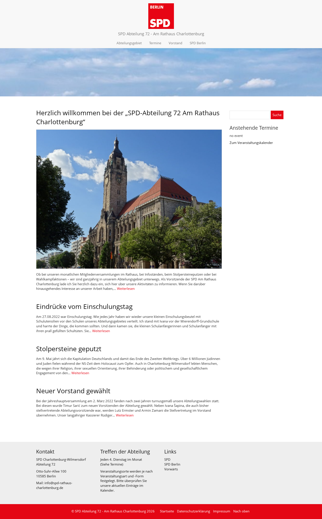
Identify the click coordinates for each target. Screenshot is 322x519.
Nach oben (241, 511)
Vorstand (175, 43)
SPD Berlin (198, 43)
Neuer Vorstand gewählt (73, 390)
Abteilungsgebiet (129, 43)
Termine (155, 43)
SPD (167, 459)
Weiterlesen (126, 288)
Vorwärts (171, 469)
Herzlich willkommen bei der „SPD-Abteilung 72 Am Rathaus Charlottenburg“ (127, 117)
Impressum (221, 511)
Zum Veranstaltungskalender (251, 142)
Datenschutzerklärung (193, 511)
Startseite (167, 511)
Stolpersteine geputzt (68, 348)
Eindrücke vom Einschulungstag (84, 306)
